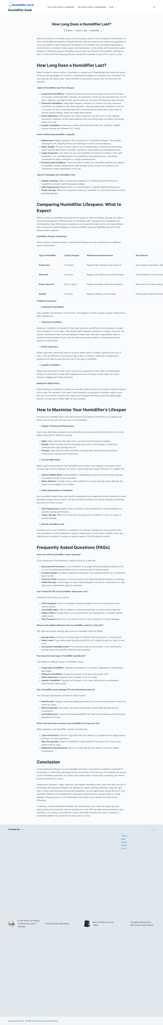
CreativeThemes (51, 1021)
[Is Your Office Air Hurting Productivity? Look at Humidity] (11, 923)
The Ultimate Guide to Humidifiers (60, 7)
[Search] (154, 7)
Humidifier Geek (20, 10)
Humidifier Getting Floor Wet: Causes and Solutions (142, 923)
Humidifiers (94, 30)
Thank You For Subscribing (57, 923)
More (111, 7)
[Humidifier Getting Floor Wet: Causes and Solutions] (124, 923)
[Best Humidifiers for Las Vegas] (86, 923)
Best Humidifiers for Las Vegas (103, 923)
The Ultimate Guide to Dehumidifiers (91, 7)
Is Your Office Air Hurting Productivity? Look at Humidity (28, 923)
